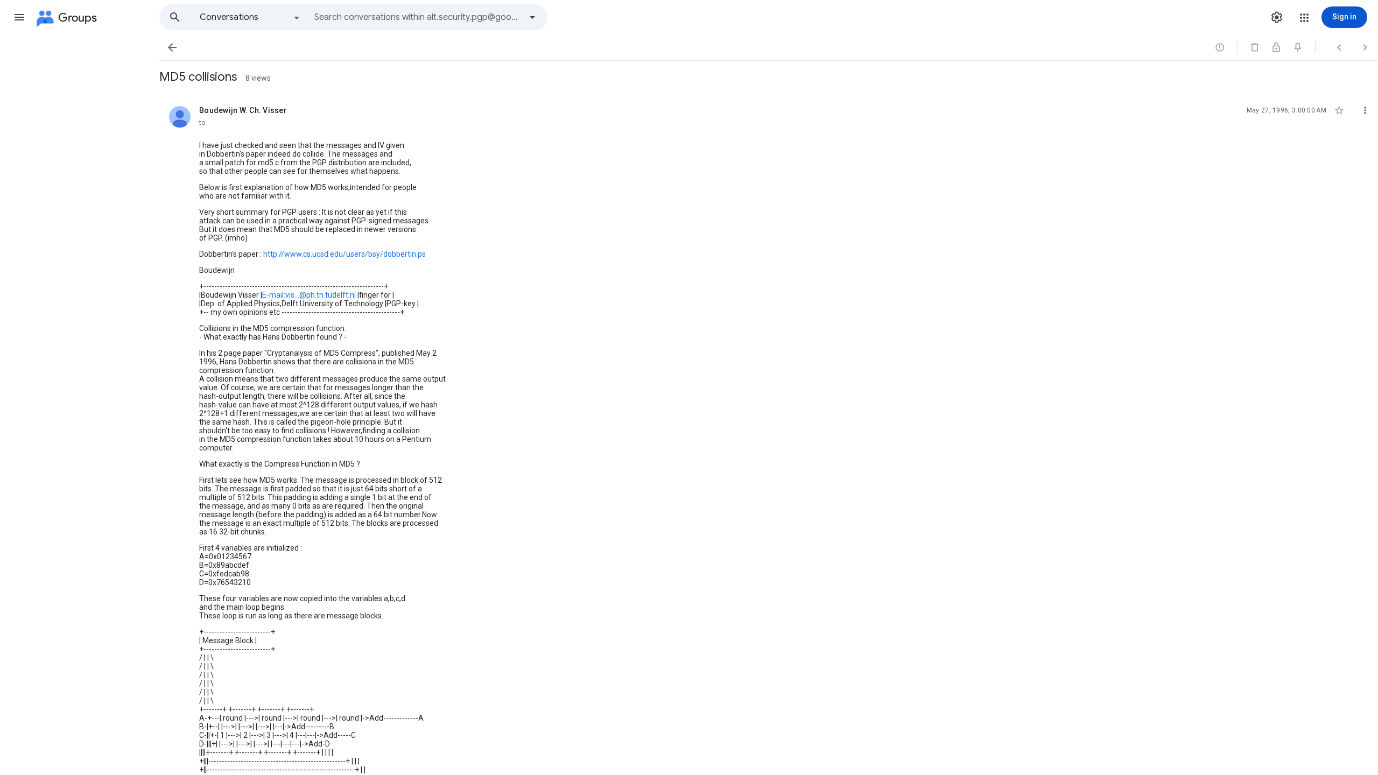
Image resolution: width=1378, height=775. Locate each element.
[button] (19, 17)
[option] (250, 17)
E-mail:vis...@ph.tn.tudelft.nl (309, 295)
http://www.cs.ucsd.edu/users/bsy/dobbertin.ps (344, 254)
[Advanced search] (532, 17)
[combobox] (418, 17)
